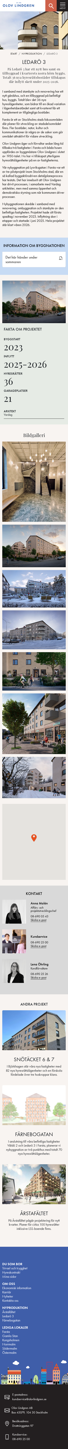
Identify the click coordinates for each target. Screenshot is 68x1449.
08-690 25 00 (39, 942)
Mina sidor (9, 1277)
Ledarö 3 (8, 1316)
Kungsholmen (10, 1340)
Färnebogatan (11, 1320)
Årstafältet (8, 1312)
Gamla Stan (10, 1336)
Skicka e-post (38, 920)
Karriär (6, 1292)
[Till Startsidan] (19, 5)
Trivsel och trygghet (14, 1268)
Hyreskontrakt (11, 1272)
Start (13, 53)
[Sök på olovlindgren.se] (51, 5)
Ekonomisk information (16, 1288)
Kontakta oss (10, 1300)
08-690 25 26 (39, 974)
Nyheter (7, 1296)
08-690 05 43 (39, 916)
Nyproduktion (32, 53)
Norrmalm (8, 1344)
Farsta (6, 1332)
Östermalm (9, 1353)
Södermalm (9, 1348)
